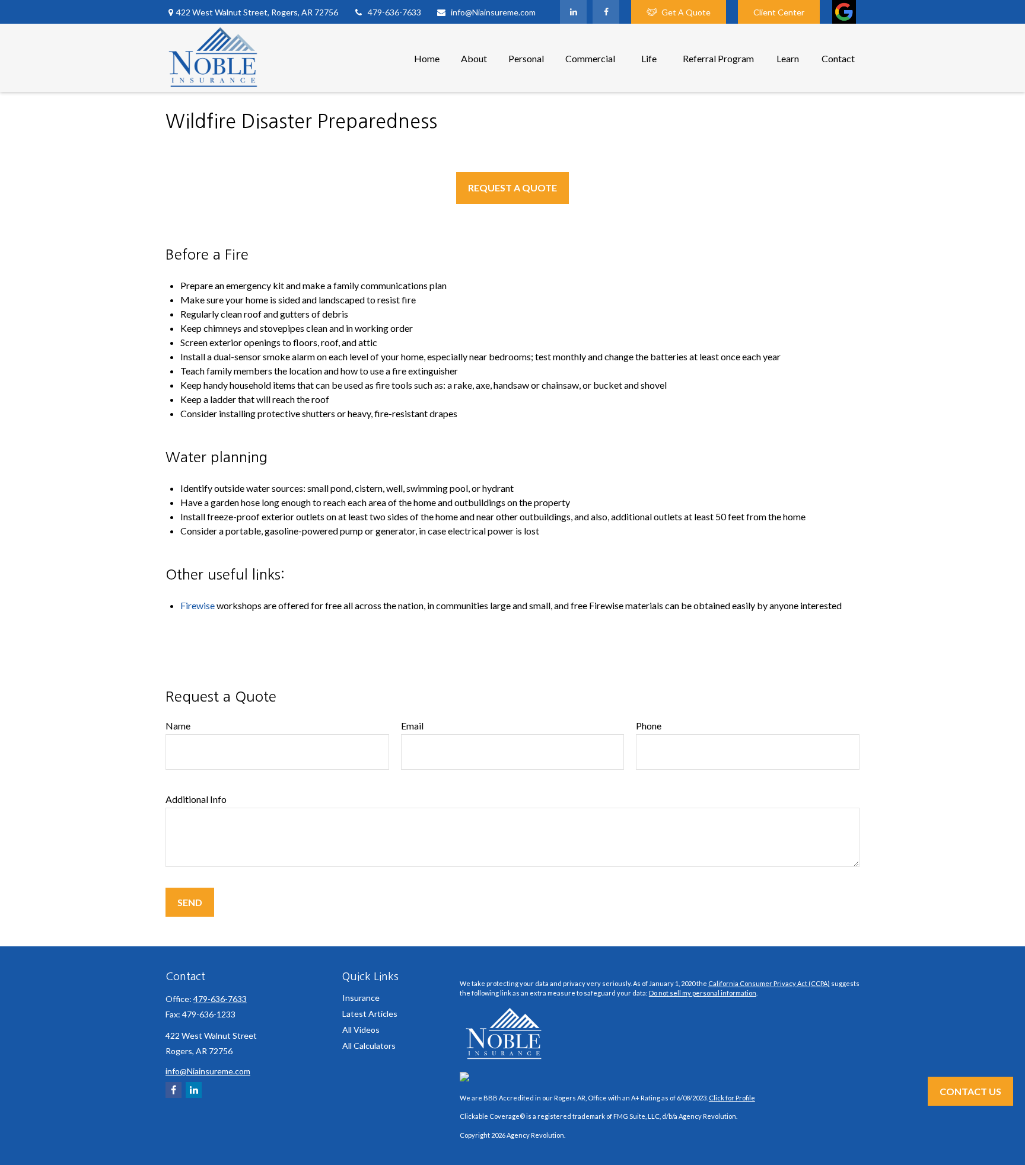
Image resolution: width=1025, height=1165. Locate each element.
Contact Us (970, 1091)
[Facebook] (606, 12)
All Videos (361, 1030)
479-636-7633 (394, 12)
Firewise (197, 605)
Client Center (778, 12)
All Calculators (369, 1046)
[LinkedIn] (573, 12)
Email (412, 725)
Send (189, 902)
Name (177, 725)
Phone (648, 725)
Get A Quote (686, 12)
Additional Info (196, 799)
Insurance (361, 998)
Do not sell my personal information (702, 993)
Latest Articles (369, 1014)
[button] (426, 58)
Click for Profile (732, 1098)
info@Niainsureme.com (493, 12)
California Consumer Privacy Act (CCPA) (769, 983)
